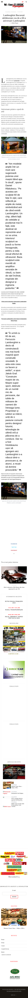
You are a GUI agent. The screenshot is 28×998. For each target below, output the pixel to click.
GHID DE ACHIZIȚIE (6, 954)
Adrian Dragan (14, 23)
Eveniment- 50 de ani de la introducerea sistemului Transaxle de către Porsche (14, 772)
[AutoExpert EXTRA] (8, 874)
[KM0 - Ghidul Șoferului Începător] (19, 861)
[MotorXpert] (5, 857)
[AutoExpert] (9, 854)
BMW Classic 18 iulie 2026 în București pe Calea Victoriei (17, 805)
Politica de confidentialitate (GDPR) (14, 991)
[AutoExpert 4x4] (21, 874)
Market (2, 952)
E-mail (14, 890)
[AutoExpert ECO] (14, 871)
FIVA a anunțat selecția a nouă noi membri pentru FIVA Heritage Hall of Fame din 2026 (17, 800)
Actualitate (7, 12)
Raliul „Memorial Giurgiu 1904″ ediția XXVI (14, 617)
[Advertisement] (14, 61)
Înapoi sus (13, 995)
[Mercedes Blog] (14, 877)
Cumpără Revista (5, 949)
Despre (2, 939)
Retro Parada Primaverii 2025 (14, 602)
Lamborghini (17, 80)
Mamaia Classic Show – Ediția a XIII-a (16, 787)
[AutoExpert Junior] (22, 857)
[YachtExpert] (13, 857)
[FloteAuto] (19, 854)
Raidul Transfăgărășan (14, 610)
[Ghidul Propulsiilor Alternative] (14, 867)
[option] (14, 578)
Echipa (2, 942)
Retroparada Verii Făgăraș (17, 793)
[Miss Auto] (7, 864)
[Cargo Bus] (10, 861)
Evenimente (13, 12)
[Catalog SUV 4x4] (19, 864)
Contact (3, 945)
